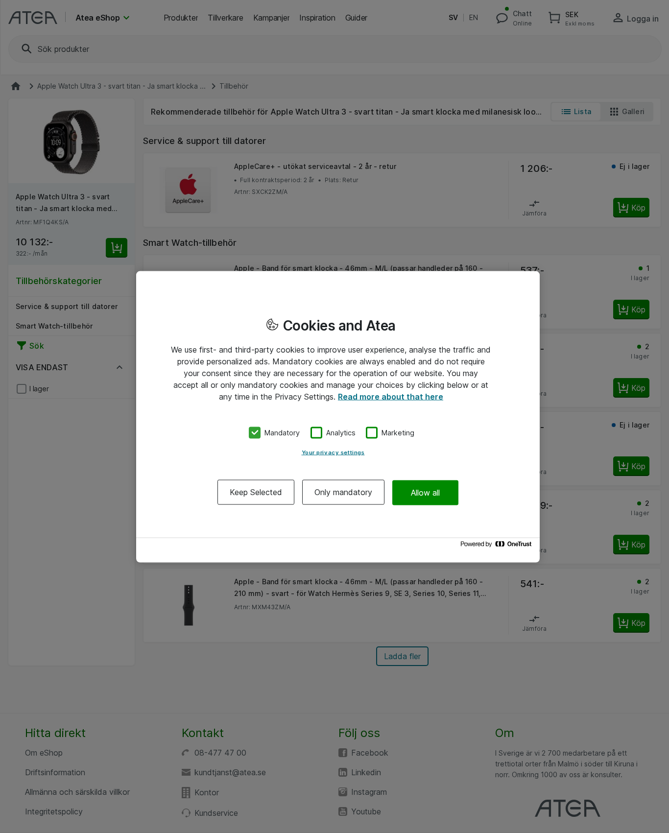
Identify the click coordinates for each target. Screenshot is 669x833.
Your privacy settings (333, 452)
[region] (338, 416)
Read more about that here (390, 396)
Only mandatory (343, 492)
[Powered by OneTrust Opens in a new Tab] (497, 546)
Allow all (425, 492)
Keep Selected (256, 492)
